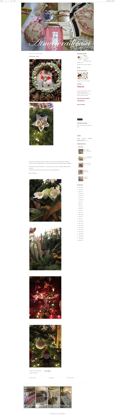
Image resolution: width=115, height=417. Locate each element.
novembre (80, 195)
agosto (79, 201)
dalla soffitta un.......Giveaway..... (88, 151)
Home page (51, 377)
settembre (80, 199)
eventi (90, 138)
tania (86, 56)
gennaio (80, 216)
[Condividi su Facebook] (48, 371)
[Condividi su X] (47, 371)
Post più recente (32, 377)
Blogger (63, 413)
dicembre (80, 193)
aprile (79, 210)
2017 (80, 219)
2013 (80, 227)
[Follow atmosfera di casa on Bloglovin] (81, 101)
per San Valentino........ (87, 171)
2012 (80, 229)
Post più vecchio (70, 377)
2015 (80, 223)
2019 (80, 189)
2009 (80, 236)
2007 (80, 240)
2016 (80, 221)
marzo (79, 212)
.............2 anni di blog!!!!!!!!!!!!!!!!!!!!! (88, 158)
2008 (80, 238)
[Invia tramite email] (45, 371)
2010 (80, 234)
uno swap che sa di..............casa (87, 164)
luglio (79, 204)
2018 (80, 191)
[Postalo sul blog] (46, 371)
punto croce (87, 140)
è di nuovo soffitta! (86, 177)
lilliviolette (35, 372)
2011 (80, 231)
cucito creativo (81, 138)
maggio (80, 208)
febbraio (80, 214)
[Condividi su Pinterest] (50, 371)
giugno (80, 206)
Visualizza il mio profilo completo (84, 64)
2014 (80, 225)
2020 (80, 187)
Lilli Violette (40, 166)
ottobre (80, 197)
